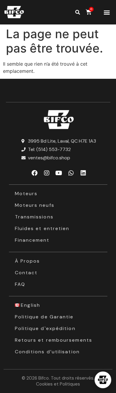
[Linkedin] (83, 173)
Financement (32, 240)
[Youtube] (59, 173)
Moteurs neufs (34, 205)
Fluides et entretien (42, 228)
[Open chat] (103, 380)
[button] (107, 12)
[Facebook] (34, 173)
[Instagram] (46, 173)
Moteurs (26, 193)
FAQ (20, 284)
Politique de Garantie (44, 317)
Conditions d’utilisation (47, 352)
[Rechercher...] (77, 12)
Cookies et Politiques (58, 384)
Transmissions (34, 217)
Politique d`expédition (45, 328)
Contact (26, 272)
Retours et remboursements (54, 340)
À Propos (27, 261)
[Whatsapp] (71, 173)
